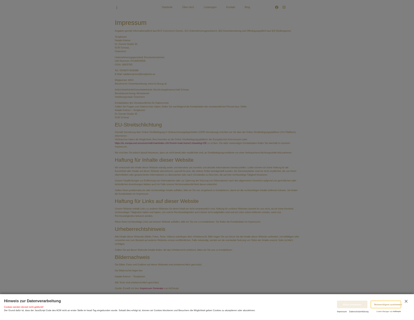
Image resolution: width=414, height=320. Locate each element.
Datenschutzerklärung (359, 311)
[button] (386, 304)
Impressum (342, 311)
